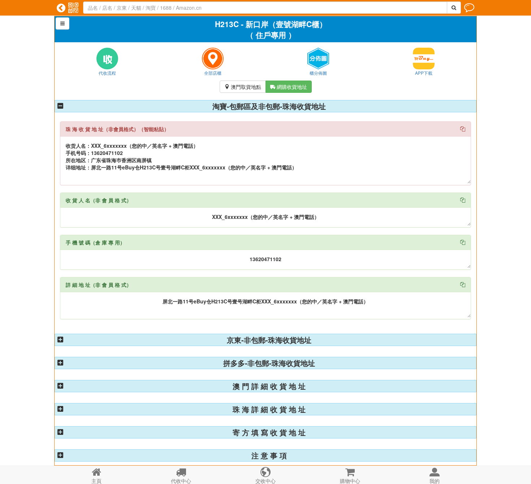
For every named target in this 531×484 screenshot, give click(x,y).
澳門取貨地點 (242, 86)
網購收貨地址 (288, 86)
